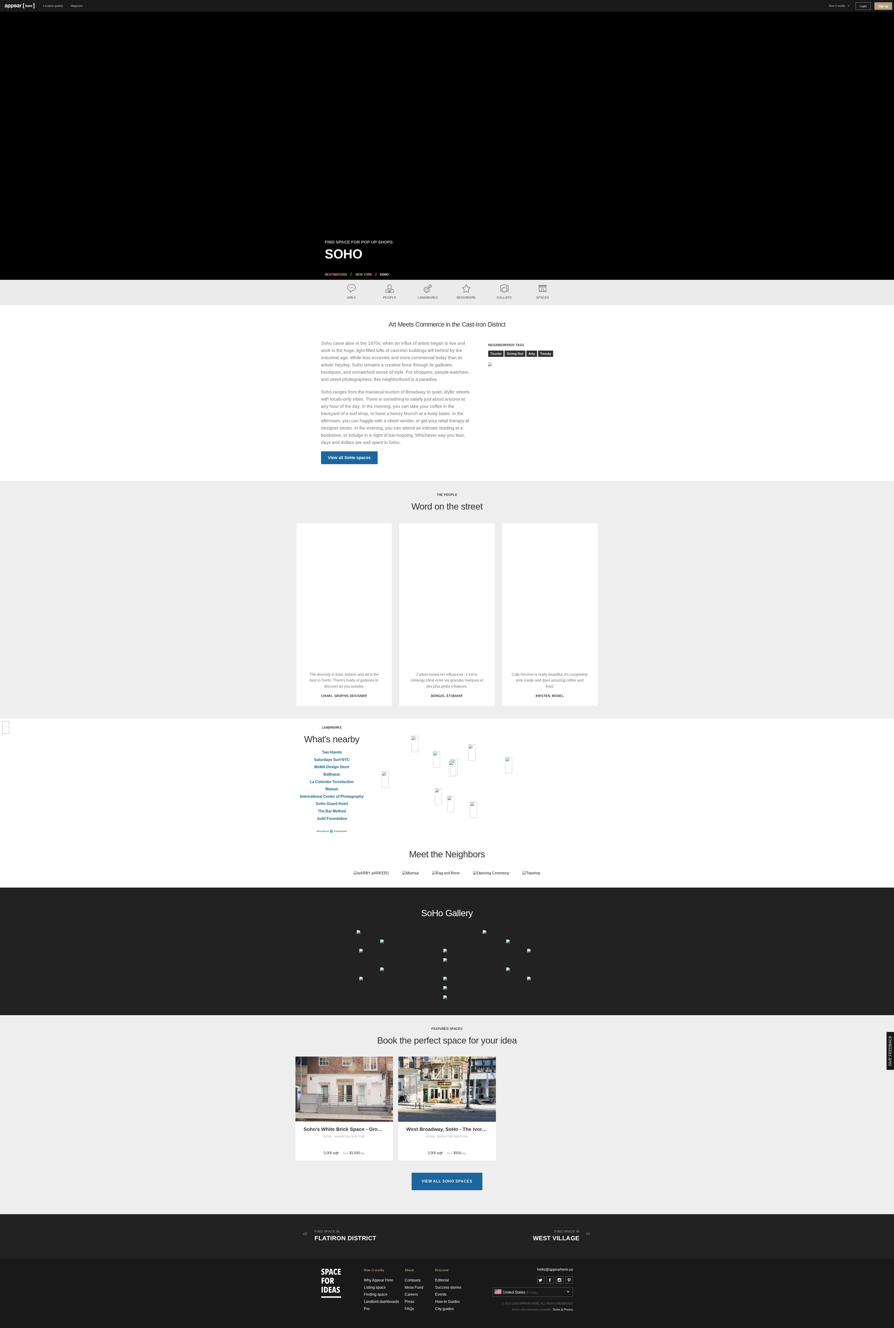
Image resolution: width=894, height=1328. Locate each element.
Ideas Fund (414, 1287)
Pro (367, 1309)
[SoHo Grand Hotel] (385, 779)
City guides (444, 1309)
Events (441, 1294)
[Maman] (450, 804)
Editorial (442, 1280)
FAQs (409, 1309)
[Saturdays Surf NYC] (438, 796)
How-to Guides (447, 1302)
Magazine (76, 5)
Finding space (375, 1294)
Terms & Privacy (563, 1309)
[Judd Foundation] (436, 759)
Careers (411, 1294)
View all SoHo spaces (349, 457)
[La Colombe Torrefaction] (471, 752)
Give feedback (890, 1051)
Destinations (336, 274)
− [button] (6, 730)
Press (409, 1302)
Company (413, 1280)
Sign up (883, 6)
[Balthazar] (452, 769)
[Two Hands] (473, 810)
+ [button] (6, 724)
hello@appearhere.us (555, 1269)
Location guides (53, 5)
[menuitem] (336, 274)
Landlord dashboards (381, 1302)
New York (364, 274)
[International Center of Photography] (508, 765)
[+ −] (447, 777)
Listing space (375, 1287)
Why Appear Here (378, 1280)
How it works (837, 5)
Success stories (448, 1287)
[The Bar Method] (414, 744)
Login (863, 6)
